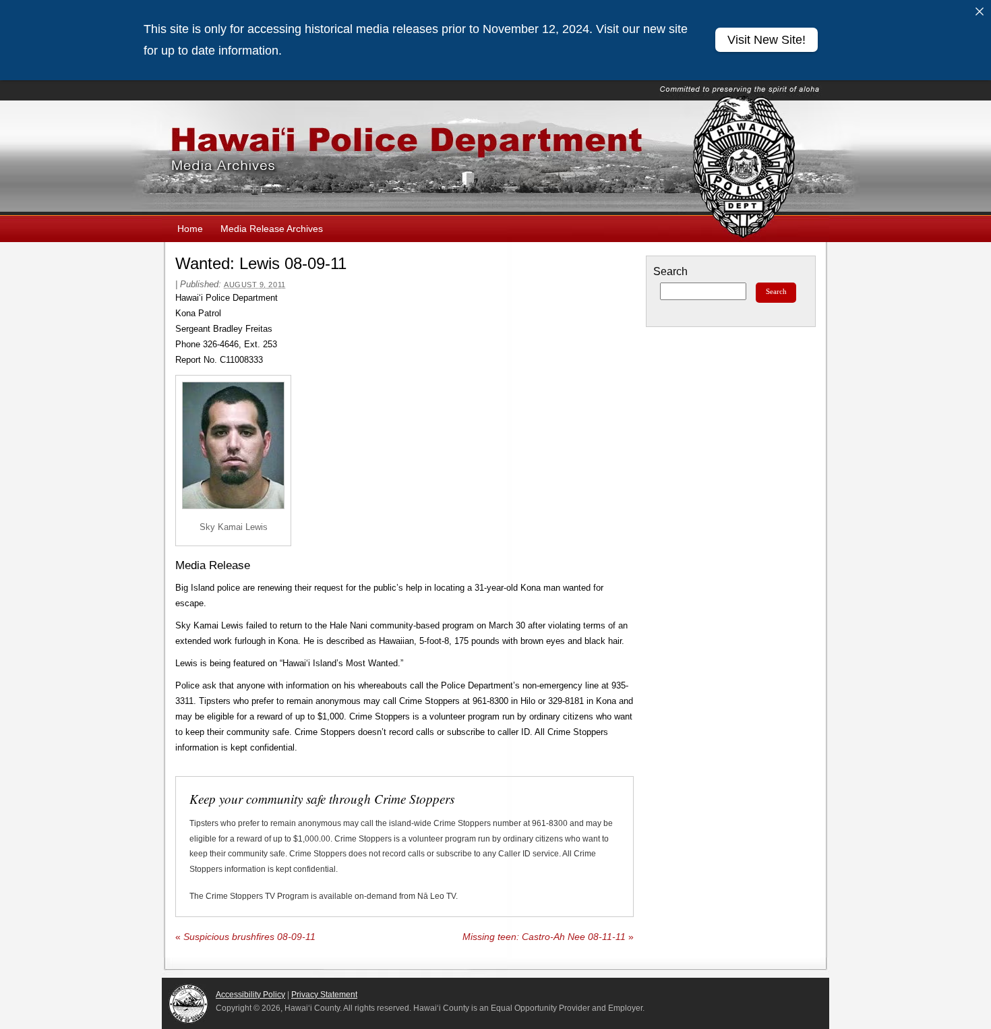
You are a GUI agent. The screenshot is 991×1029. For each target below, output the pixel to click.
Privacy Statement (324, 994)
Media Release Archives (271, 228)
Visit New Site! (766, 40)
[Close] (979, 11)
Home (190, 228)
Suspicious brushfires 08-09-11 (245, 937)
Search (670, 271)
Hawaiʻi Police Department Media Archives (495, 157)
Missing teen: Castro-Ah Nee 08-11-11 (548, 937)
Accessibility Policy (250, 994)
